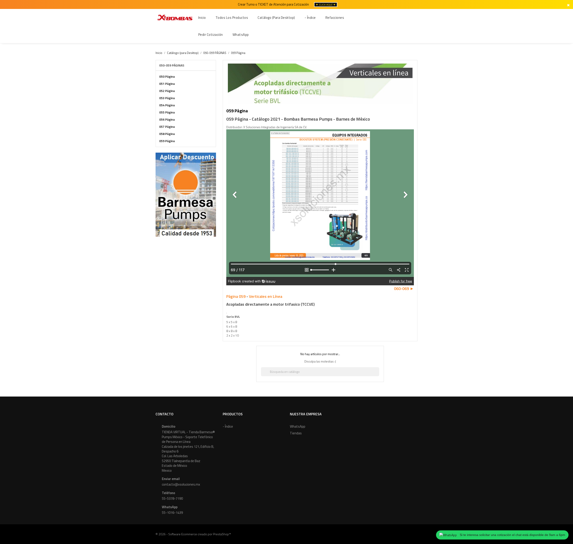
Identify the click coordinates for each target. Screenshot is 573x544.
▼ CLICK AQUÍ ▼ (326, 4)
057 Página (167, 126)
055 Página (167, 112)
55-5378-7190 (172, 498)
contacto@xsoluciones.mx (181, 484)
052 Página (167, 90)
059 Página (167, 141)
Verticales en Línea (265, 296)
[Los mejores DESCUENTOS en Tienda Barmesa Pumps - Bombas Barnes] (186, 194)
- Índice (228, 426)
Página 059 (236, 296)
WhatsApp (297, 426)
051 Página (167, 83)
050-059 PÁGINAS (171, 65)
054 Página (167, 105)
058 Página (167, 133)
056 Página (167, 119)
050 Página (167, 76)
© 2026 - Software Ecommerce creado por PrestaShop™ (193, 534)
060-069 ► (404, 289)
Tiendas (296, 433)
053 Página (167, 98)
